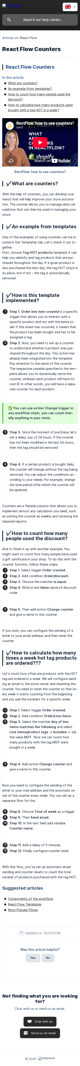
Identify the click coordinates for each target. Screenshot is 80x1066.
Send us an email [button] (43, 1033)
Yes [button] (33, 957)
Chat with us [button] (44, 1021)
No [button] (48, 957)
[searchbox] (40, 20)
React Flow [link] (28, 38)
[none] (12, 6)
